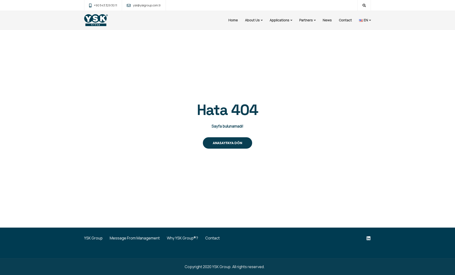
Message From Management (135, 238)
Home (233, 20)
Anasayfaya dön (227, 143)
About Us (252, 20)
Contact (345, 20)
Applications (279, 20)
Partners (306, 20)
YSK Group (93, 238)
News (327, 20)
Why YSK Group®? (182, 238)
